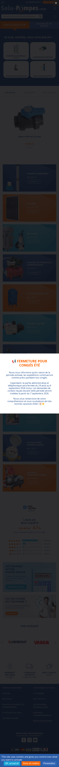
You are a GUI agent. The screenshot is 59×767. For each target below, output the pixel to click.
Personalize (49, 763)
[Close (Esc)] (56, 3)
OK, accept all (12, 763)
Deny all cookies (31, 763)
